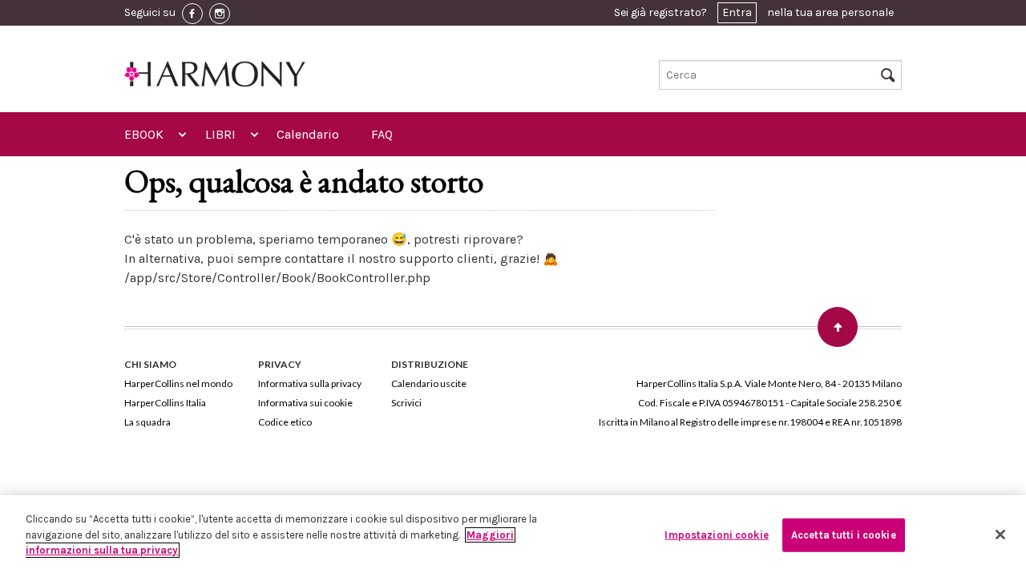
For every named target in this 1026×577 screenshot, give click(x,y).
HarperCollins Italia (165, 403)
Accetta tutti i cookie (843, 535)
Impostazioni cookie (716, 535)
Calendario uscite (429, 383)
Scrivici (406, 403)
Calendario (308, 134)
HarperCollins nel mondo (178, 383)
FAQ (382, 134)
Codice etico (285, 422)
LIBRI (220, 134)
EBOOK (144, 134)
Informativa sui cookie (305, 403)
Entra (737, 12)
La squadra (147, 422)
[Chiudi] (1000, 534)
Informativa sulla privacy (310, 383)
